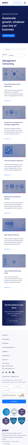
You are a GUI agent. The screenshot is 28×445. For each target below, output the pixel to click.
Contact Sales (17, 3)
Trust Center (7, 444)
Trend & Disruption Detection (13, 160)
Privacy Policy (15, 441)
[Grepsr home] (5, 3)
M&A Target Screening (11, 235)
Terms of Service (6, 441)
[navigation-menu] (25, 3)
